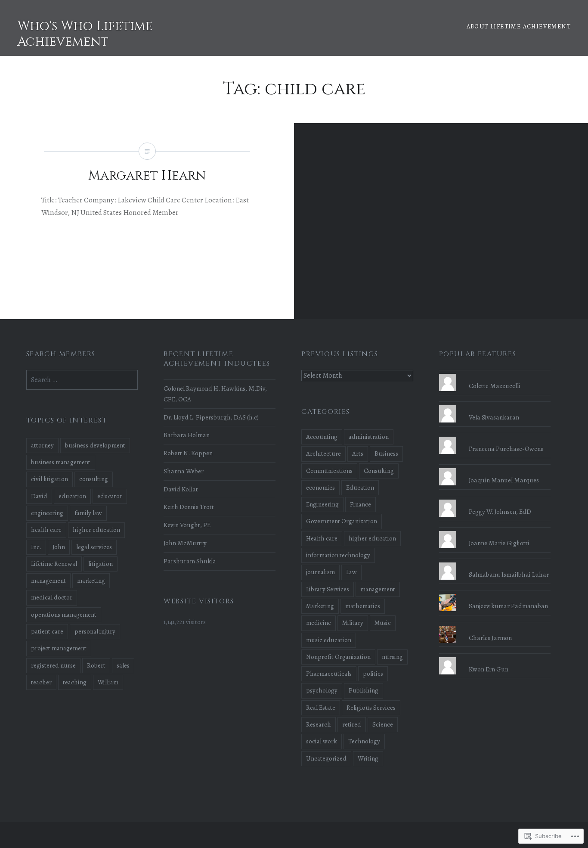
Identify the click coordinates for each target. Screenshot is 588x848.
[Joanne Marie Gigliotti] (495, 531)
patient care (47, 631)
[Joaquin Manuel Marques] (495, 468)
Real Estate (320, 707)
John (59, 547)
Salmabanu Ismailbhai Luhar (509, 574)
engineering (47, 513)
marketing (91, 580)
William (108, 682)
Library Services (327, 589)
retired (351, 724)
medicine (318, 622)
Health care (321, 538)
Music (382, 622)
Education (360, 487)
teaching (75, 682)
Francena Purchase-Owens (506, 448)
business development (95, 445)
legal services (94, 547)
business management (60, 462)
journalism (320, 572)
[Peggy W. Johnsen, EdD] (495, 499)
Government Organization (341, 521)
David (39, 496)
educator (109, 496)
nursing (392, 656)
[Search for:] (82, 379)
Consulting (379, 470)
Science (382, 724)
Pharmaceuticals (329, 673)
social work (321, 741)
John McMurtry (185, 542)
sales (123, 665)
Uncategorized (326, 758)
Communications (329, 470)
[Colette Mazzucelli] (495, 373)
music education (328, 640)
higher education (372, 538)
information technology (338, 555)
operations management (63, 614)
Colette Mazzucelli (494, 385)
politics (373, 673)
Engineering (322, 504)
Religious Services (371, 707)
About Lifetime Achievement (519, 26)
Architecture (323, 453)
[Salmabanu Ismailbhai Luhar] (495, 562)
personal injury (94, 631)
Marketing (320, 606)
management (377, 589)
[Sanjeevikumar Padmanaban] (495, 593)
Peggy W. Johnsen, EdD (500, 511)
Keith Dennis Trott (189, 506)
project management (59, 648)
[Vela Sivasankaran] (495, 405)
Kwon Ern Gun (488, 669)
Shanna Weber (184, 470)
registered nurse (53, 665)
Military (352, 622)
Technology (364, 741)
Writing (368, 758)
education (72, 496)
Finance (360, 504)
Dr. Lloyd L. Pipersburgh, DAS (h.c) (211, 417)
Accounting (321, 436)
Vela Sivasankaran (494, 417)
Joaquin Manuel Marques (504, 480)
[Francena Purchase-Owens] (495, 436)
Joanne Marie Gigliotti (499, 542)
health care (46, 529)
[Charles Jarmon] (495, 625)
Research (318, 724)
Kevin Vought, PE (187, 524)
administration (369, 436)
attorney (42, 445)
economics (320, 487)
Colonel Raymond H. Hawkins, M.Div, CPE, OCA (215, 394)
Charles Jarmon (490, 637)
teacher (41, 682)
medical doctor (51, 597)
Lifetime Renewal (54, 563)
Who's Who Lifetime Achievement (85, 34)
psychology (321, 690)
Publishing (363, 690)
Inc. (36, 547)
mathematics (362, 606)
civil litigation (49, 479)
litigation (100, 563)
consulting (93, 479)
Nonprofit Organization (338, 656)
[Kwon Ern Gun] (495, 657)
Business (386, 453)
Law (351, 572)
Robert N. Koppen (188, 452)
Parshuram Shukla (190, 560)
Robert (96, 665)
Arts (357, 453)
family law (88, 513)
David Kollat (181, 489)
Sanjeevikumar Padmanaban (508, 605)
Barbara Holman (187, 434)
